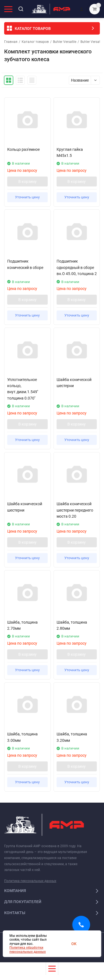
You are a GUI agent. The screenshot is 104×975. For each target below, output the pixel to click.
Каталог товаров (35, 41)
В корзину (27, 181)
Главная (10, 41)
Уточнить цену (27, 197)
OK (74, 944)
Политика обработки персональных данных (27, 949)
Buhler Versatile (64, 41)
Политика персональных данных (30, 881)
